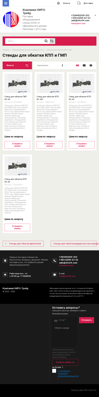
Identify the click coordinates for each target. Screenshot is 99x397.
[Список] (84, 65)
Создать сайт (77, 390)
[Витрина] (77, 65)
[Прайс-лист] (91, 65)
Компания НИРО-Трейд (34, 11)
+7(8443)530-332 (80, 15)
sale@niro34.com (80, 20)
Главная (6, 50)
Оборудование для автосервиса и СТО (27, 50)
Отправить (86, 320)
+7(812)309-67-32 (80, 18)
